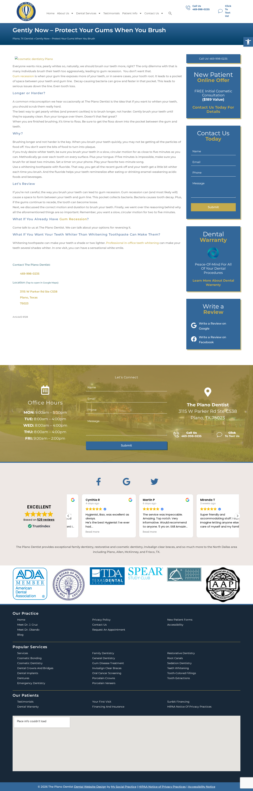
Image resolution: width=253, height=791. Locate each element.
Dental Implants (27, 673)
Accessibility (175, 624)
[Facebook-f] (98, 481)
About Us (63, 13)
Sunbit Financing (178, 701)
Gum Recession (73, 219)
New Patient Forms (179, 619)
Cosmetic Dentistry (30, 663)
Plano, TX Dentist (23, 38)
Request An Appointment (108, 629)
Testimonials (111, 13)
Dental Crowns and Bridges (35, 668)
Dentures (23, 678)
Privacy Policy (101, 619)
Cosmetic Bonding (29, 658)
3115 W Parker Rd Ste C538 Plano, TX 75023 (208, 411)
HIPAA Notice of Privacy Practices (189, 706)
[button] (248, 42)
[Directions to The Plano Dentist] (207, 392)
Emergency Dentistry (31, 683)
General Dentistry (103, 658)
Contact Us (151, 13)
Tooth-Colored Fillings (181, 673)
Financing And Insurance (108, 706)
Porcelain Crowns (103, 678)
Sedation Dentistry (179, 663)
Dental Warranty (28, 706)
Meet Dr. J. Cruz (27, 624)
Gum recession (23, 76)
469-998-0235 (29, 273)
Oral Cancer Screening (106, 673)
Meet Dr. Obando (28, 629)
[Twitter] (154, 481)
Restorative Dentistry (181, 653)
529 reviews (45, 520)
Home (50, 13)
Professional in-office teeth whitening (132, 243)
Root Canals (175, 658)
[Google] (126, 481)
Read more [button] (79, 532)
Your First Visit (101, 701)
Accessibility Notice (201, 786)
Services (22, 653)
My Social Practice (123, 786)
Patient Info (129, 13)
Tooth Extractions (178, 678)
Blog (20, 634)
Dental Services (86, 13)
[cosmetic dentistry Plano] (34, 58)
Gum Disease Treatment (108, 663)
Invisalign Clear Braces (106, 668)
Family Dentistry (103, 653)
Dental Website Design (90, 786)
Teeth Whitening (178, 668)
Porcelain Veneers (103, 683)
